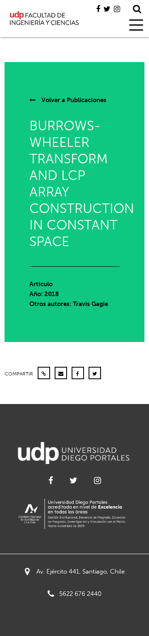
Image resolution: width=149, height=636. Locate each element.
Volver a (73, 100)
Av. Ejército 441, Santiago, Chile (80, 571)
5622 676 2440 (80, 594)
